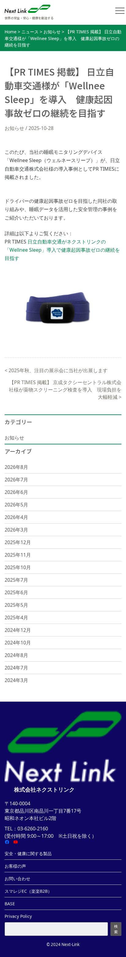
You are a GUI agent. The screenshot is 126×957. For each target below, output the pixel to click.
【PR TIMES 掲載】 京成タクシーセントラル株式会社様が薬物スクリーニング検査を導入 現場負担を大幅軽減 (65, 389)
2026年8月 (16, 467)
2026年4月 (16, 517)
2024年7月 (16, 667)
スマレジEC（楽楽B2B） (28, 891)
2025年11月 (18, 554)
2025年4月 (16, 617)
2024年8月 (16, 655)
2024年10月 (18, 642)
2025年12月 (18, 542)
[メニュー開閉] (120, 11)
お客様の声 (15, 866)
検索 (116, 929)
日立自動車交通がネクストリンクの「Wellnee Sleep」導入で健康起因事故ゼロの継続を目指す (62, 250)
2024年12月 (18, 630)
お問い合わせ (17, 878)
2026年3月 (16, 529)
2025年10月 (18, 567)
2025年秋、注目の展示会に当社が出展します (58, 370)
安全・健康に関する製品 (28, 853)
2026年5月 (16, 504)
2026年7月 (16, 479)
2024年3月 (16, 680)
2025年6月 (16, 592)
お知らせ (14, 128)
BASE (10, 904)
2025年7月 (16, 580)
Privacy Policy (18, 916)
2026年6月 (16, 492)
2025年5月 (16, 605)
